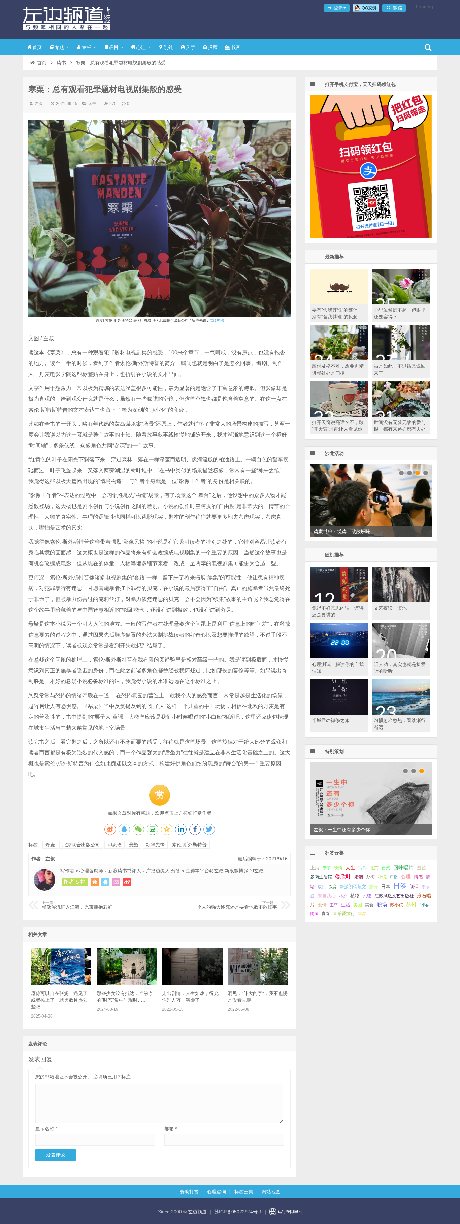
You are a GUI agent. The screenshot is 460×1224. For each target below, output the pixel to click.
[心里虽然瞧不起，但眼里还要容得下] (401, 302)
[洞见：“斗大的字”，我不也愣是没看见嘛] (258, 983)
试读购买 (216, 320)
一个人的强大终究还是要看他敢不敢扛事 (234, 905)
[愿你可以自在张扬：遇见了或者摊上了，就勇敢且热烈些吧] (61, 983)
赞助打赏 (189, 1191)
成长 (322, 886)
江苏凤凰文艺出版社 (394, 895)
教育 (333, 886)
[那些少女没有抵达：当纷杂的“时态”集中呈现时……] (127, 983)
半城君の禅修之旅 (331, 720)
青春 (325, 913)
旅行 (373, 886)
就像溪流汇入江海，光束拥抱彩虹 (77, 905)
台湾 (386, 867)
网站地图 (271, 1191)
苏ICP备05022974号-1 (238, 1211)
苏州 (411, 904)
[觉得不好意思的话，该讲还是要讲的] (339, 600)
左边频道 (66, 18)
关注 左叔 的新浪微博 (127, 882)
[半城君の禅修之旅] (339, 713)
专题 (59, 47)
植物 (355, 895)
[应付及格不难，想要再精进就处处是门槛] (339, 358)
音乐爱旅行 (344, 913)
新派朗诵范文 (353, 886)
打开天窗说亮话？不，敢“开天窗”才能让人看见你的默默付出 (338, 429)
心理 (141, 47)
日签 (400, 886)
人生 (350, 867)
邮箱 (170, 1128)
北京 (374, 868)
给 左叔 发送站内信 (116, 882)
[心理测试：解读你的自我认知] (339, 656)
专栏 (86, 47)
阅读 (424, 904)
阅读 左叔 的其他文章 (75, 882)
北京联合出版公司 (81, 844)
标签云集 (243, 1191)
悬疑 (133, 844)
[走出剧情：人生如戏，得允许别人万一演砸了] (192, 983)
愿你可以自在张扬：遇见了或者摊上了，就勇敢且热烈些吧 (59, 1000)
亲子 (327, 868)
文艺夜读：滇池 (390, 608)
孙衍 (370, 876)
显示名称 (46, 1128)
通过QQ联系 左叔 (105, 882)
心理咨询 (216, 1191)
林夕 (343, 896)
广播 (394, 877)
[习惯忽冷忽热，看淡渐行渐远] (401, 713)
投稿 (213, 47)
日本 (385, 886)
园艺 (421, 867)
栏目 (114, 47)
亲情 (338, 867)
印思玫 (114, 844)
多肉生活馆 (321, 877)
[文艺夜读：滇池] (401, 600)
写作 (362, 867)
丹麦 (50, 844)
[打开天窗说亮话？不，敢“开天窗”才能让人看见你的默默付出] (339, 415)
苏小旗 (396, 904)
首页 (37, 47)
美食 (369, 904)
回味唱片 (403, 867)
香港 (362, 913)
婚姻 (358, 877)
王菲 (334, 905)
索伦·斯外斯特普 (189, 844)
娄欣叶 (343, 876)
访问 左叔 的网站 (95, 882)
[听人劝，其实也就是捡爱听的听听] (401, 656)
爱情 (322, 904)
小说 (382, 876)
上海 (315, 867)
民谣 (367, 896)
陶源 (314, 913)
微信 (397, 7)
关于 (190, 47)
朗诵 (414, 886)
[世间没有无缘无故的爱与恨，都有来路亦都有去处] (401, 415)
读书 (61, 62)
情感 (418, 877)
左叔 (39, 103)
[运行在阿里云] (285, 1211)
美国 (357, 905)
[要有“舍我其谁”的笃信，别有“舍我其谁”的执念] (339, 302)
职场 (382, 904)
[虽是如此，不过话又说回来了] (401, 358)
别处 (168, 47)
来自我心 (326, 895)
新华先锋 (155, 844)
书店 (235, 47)
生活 (345, 904)
